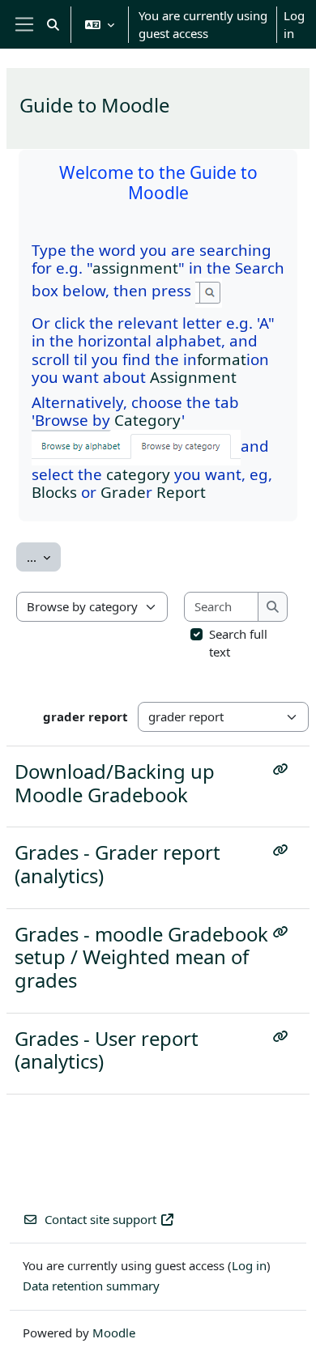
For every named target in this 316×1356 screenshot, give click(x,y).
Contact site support (100, 1219)
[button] (53, 24)
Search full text (238, 643)
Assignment (193, 377)
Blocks (54, 492)
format (221, 359)
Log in (294, 24)
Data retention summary (91, 1285)
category (138, 474)
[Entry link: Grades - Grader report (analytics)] (284, 850)
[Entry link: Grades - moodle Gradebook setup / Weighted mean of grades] (284, 932)
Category (147, 420)
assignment (135, 267)
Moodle (113, 1332)
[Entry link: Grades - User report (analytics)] (284, 1036)
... (44, 556)
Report (181, 492)
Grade (123, 492)
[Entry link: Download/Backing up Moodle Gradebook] (284, 769)
